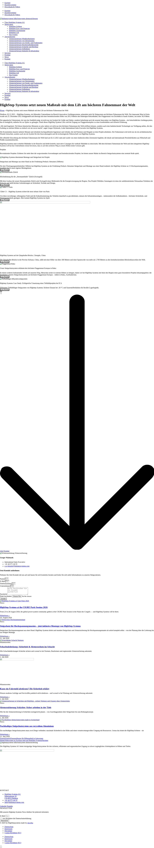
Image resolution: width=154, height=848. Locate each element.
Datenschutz (9, 827)
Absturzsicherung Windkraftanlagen (22, 39)
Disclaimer (8, 831)
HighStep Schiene (15, 26)
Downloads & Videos (12, 7)
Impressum (8, 829)
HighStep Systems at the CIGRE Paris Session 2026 (24, 607)
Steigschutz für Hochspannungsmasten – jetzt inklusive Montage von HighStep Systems (40, 626)
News (7, 57)
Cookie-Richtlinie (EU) (13, 833)
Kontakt (7, 59)
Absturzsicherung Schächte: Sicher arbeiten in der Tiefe (25, 707)
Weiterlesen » (5, 616)
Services (7, 53)
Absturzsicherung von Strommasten (21, 41)
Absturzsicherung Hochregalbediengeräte (23, 45)
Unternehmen (5, 586)
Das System (13, 35)
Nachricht (3, 594)
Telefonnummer (6, 584)
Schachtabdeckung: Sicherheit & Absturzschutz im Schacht (27, 647)
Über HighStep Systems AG (15, 22)
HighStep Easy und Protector (19, 28)
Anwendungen (10, 37)
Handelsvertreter (10, 5)
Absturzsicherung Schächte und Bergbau (23, 47)
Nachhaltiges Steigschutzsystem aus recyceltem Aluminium (27, 726)
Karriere (7, 3)
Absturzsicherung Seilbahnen (19, 49)
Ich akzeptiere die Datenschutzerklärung (17, 818)
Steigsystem (9, 24)
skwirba (30, 823)
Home (2, 110)
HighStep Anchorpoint (17, 31)
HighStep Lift (14, 33)
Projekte (7, 55)
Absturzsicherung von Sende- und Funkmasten (25, 43)
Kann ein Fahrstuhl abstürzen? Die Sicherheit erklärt (24, 689)
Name (2, 579)
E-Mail (2, 581)
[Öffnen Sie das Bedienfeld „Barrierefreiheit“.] (1, 847)
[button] (77, 293)
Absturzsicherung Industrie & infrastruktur (24, 51)
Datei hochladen (6, 596)
